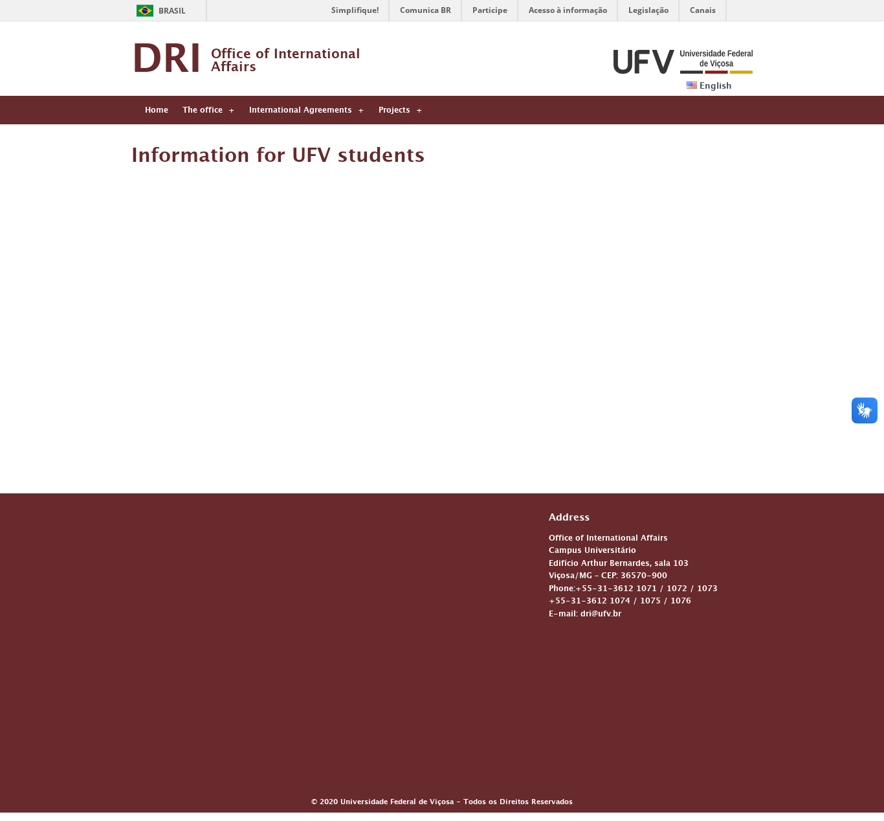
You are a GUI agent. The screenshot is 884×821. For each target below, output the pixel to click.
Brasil (172, 10)
